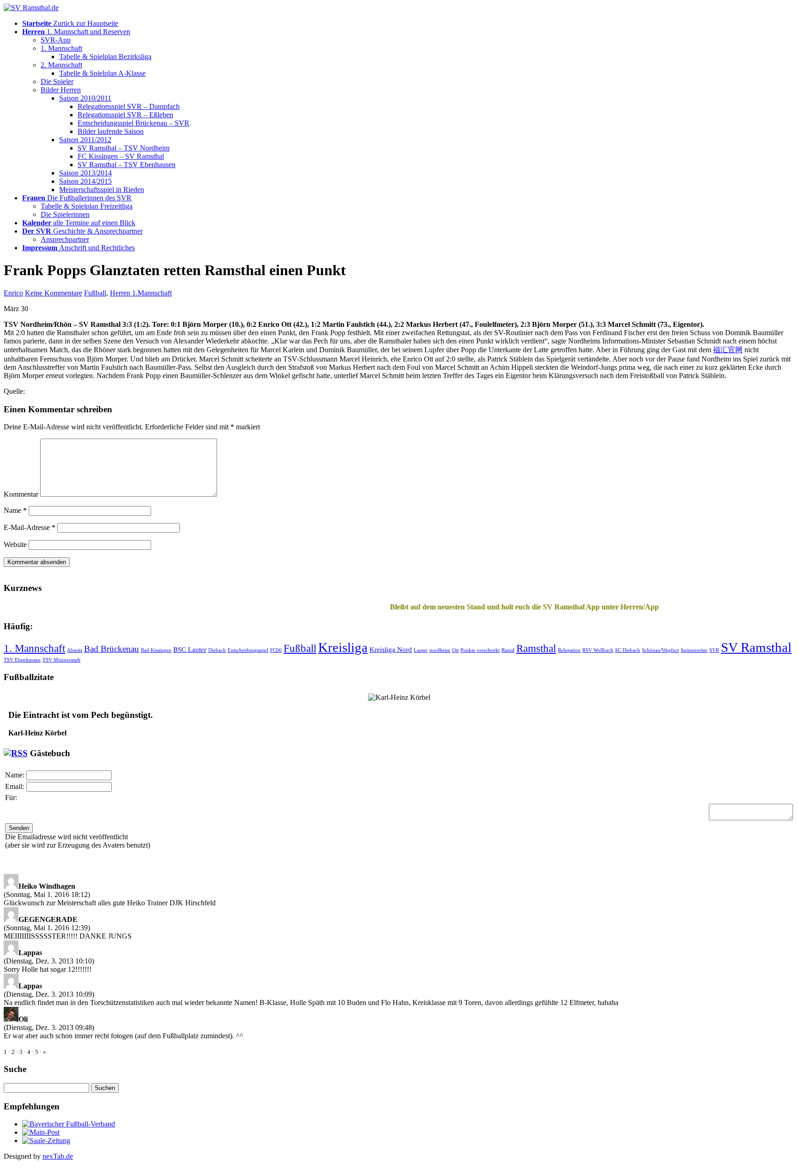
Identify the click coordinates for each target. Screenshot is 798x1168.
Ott (455, 650)
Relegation (569, 650)
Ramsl (508, 650)
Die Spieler (57, 81)
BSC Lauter (189, 649)
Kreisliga (343, 647)
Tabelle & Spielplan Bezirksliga (105, 56)
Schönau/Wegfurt (660, 650)
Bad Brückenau (111, 649)
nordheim (439, 650)
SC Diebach (627, 650)
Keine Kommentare (53, 293)
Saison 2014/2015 (85, 181)
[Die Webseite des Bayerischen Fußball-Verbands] (68, 1124)
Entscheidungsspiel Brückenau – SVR (133, 123)
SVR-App (56, 40)
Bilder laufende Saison (111, 131)
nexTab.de (57, 1156)
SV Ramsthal (756, 647)
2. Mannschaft (61, 65)
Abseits (74, 650)
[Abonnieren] (16, 753)
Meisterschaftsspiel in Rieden (101, 189)
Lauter (421, 650)
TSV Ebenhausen (22, 659)
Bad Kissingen (156, 650)
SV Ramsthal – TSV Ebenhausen (126, 165)
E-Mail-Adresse (29, 527)
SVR (714, 650)
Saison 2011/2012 (85, 140)
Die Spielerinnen (65, 214)
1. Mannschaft (61, 48)
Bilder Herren (61, 90)
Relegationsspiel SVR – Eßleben (125, 115)
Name (15, 510)
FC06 (276, 650)
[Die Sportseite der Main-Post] (41, 1132)
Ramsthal (536, 648)
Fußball (95, 293)
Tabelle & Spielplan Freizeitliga (87, 206)
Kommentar (21, 494)
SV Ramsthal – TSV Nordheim (123, 148)
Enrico (13, 293)
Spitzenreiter (694, 650)
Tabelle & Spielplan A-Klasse (102, 73)
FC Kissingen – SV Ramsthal (121, 156)
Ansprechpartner (65, 239)
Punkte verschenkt (480, 650)
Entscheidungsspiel (248, 650)
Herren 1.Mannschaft (141, 293)
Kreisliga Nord (390, 649)
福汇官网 (728, 350)
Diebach (217, 650)
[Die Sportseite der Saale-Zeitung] (46, 1140)
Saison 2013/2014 (85, 173)
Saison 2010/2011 (85, 98)
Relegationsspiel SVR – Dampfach (129, 106)
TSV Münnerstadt (61, 659)
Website (15, 544)
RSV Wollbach (597, 650)
